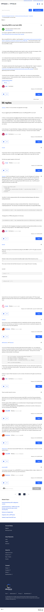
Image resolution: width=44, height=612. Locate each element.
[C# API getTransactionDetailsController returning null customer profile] (40, 99)
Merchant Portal (8, 530)
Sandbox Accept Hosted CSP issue (9, 517)
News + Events (8, 556)
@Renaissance (5, 342)
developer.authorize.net (28, 0)
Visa (6, 593)
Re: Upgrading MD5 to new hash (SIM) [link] (9, 17)
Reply (39, 94)
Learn (6, 539)
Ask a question (38, 10)
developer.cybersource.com (38, 0)
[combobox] (16, 10)
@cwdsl (3, 147)
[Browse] (41, 4)
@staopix (4, 107)
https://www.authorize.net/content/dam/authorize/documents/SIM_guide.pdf (17, 68)
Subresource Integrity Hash (7, 512)
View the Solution (8, 30)
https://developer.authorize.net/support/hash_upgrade (13, 34)
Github (6, 572)
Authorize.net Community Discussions (21, 15)
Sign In (39, 4)
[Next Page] (29, 494)
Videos (6, 541)
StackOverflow (8, 574)
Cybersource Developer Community (4, 4)
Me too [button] (5, 82)
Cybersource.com (8, 552)
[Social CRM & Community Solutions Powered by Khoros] (40, 609)
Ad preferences (27, 593)
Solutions (7, 543)
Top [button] (2, 609)
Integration (31, 15)
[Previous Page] (15, 494)
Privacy (19, 593)
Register (7, 528)
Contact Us (7, 554)
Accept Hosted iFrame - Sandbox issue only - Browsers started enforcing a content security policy (11, 508)
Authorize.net (12, 593)
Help (38, 4)
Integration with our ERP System (8, 514)
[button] (3, 94)
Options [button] (3, 19)
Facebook (7, 570)
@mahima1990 (4, 467)
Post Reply (37, 488)
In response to (17, 134)
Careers (7, 558)
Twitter (6, 567)
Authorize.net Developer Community (8, 15)
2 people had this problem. (7, 80)
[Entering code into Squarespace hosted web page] (42, 99)
